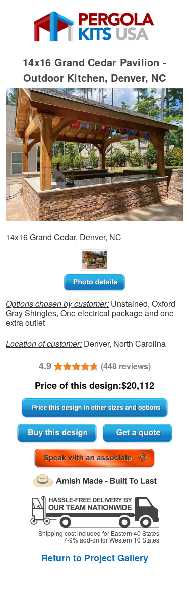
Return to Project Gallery (94, 557)
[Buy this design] (57, 434)
